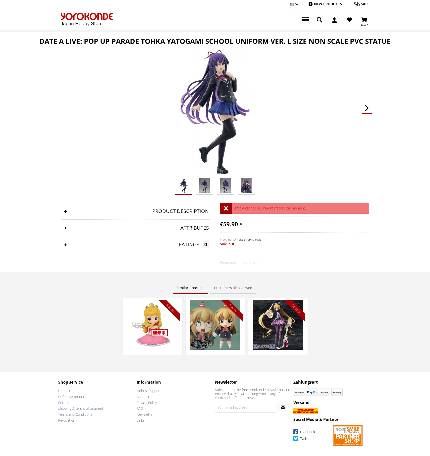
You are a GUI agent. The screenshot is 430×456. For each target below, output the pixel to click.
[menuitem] (325, 4)
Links (141, 420)
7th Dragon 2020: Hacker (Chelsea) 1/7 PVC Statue (278, 304)
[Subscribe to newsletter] (283, 407)
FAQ (140, 408)
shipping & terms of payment (80, 408)
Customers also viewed (233, 287)
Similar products (190, 287)
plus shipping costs (249, 239)
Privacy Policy (147, 402)
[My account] (334, 19)
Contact (64, 390)
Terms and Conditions (75, 414)
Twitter (305, 438)
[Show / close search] (319, 19)
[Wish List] (349, 19)
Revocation (66, 420)
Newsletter (145, 414)
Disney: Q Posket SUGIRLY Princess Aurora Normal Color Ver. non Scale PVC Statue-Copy (152, 307)
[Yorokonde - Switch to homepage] (87, 19)
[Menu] (304, 19)
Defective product (72, 396)
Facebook (307, 431)
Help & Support (149, 390)
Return (63, 402)
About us (144, 396)
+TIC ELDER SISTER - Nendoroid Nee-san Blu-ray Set (215, 304)
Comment (251, 262)
